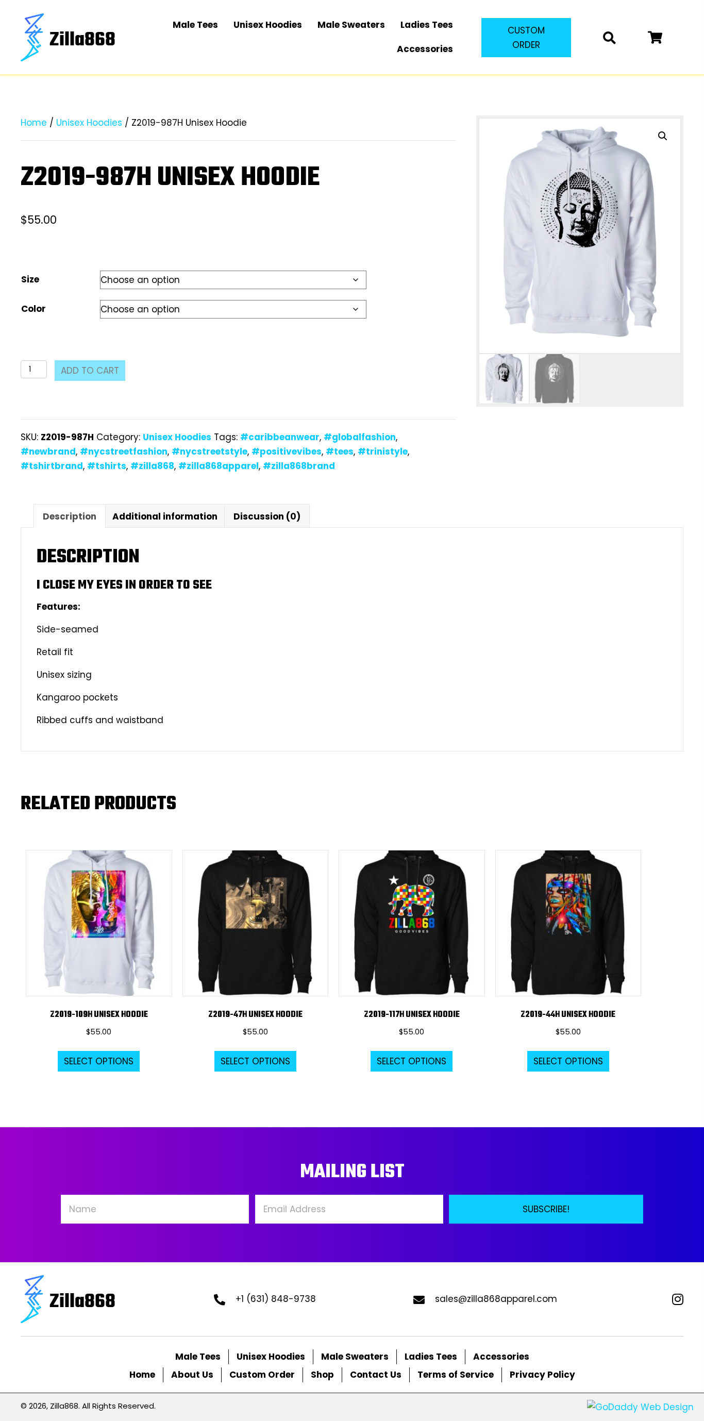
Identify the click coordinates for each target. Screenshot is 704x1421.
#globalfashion (360, 437)
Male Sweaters (355, 1356)
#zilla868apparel (218, 466)
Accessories (501, 1356)
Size (30, 279)
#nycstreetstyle (209, 451)
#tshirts (106, 466)
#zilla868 (152, 466)
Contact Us (375, 1374)
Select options (98, 1061)
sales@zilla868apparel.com (496, 1299)
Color (33, 309)
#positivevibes (287, 451)
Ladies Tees (431, 1356)
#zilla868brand (299, 466)
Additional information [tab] (164, 516)
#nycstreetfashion (123, 451)
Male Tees (198, 1356)
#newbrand (48, 451)
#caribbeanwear (280, 437)
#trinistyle (383, 451)
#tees (340, 451)
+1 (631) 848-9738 (276, 1299)
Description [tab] (69, 516)
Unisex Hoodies (89, 122)
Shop (322, 1374)
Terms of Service (455, 1374)
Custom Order (262, 1374)
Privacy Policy (542, 1374)
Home (34, 122)
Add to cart (90, 370)
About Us (192, 1374)
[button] (526, 37)
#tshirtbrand (52, 466)
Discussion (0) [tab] (266, 516)
